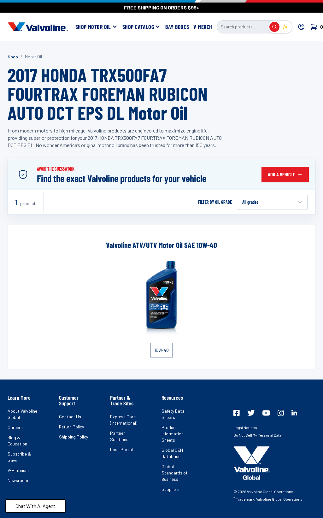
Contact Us (70, 416)
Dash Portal (121, 449)
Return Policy (71, 426)
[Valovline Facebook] (236, 413)
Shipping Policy (73, 436)
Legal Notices (245, 427)
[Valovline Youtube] (266, 413)
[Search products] (274, 27)
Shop (13, 56)
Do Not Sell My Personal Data (257, 435)
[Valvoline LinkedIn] (294, 412)
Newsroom (18, 480)
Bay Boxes (177, 26)
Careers (15, 427)
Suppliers (170, 489)
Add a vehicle (281, 174)
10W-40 (161, 350)
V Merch (202, 26)
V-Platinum (18, 470)
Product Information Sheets (173, 434)
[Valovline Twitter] (251, 413)
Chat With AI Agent (35, 506)
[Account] (301, 27)
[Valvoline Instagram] (281, 413)
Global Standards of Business (174, 473)
